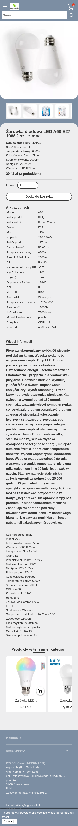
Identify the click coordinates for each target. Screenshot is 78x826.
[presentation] (65, 687)
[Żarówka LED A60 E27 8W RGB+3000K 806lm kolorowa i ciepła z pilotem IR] (26, 676)
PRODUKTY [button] (14, 738)
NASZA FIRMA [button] (15, 750)
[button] (5, 7)
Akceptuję (9, 821)
